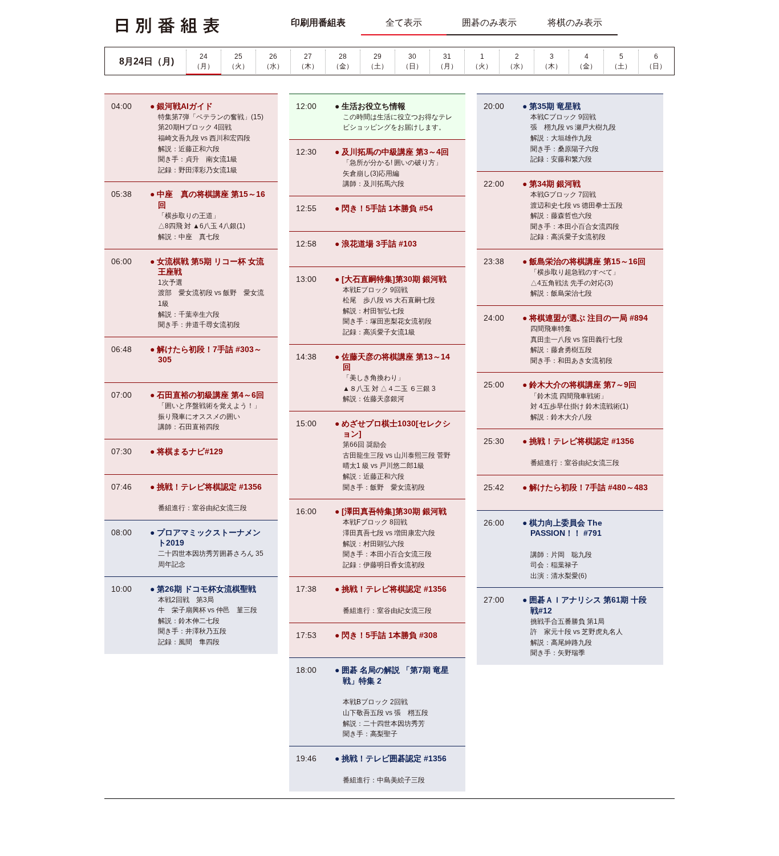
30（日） (412, 61)
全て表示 (404, 22)
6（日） (656, 61)
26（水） (273, 61)
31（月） (447, 61)
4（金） (586, 61)
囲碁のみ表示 (489, 22)
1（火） (482, 61)
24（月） (203, 61)
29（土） (377, 61)
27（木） (308, 61)
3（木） (551, 61)
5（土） (621, 61)
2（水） (516, 61)
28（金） (342, 61)
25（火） (238, 61)
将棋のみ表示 (574, 22)
